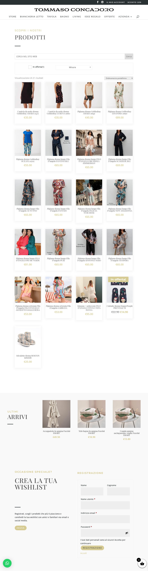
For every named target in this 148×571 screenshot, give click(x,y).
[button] (7, 563)
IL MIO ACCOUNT (116, 2)
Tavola (52, 17)
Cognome (111, 485)
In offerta (38, 66)
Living (77, 17)
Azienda (124, 17)
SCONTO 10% (134, 2)
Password (86, 526)
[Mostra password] (126, 533)
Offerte (109, 17)
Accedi (83, 553)
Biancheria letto (32, 17)
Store (12, 17)
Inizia (21, 528)
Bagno (64, 17)
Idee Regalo (93, 17)
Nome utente (88, 499)
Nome (84, 485)
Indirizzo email (89, 513)
